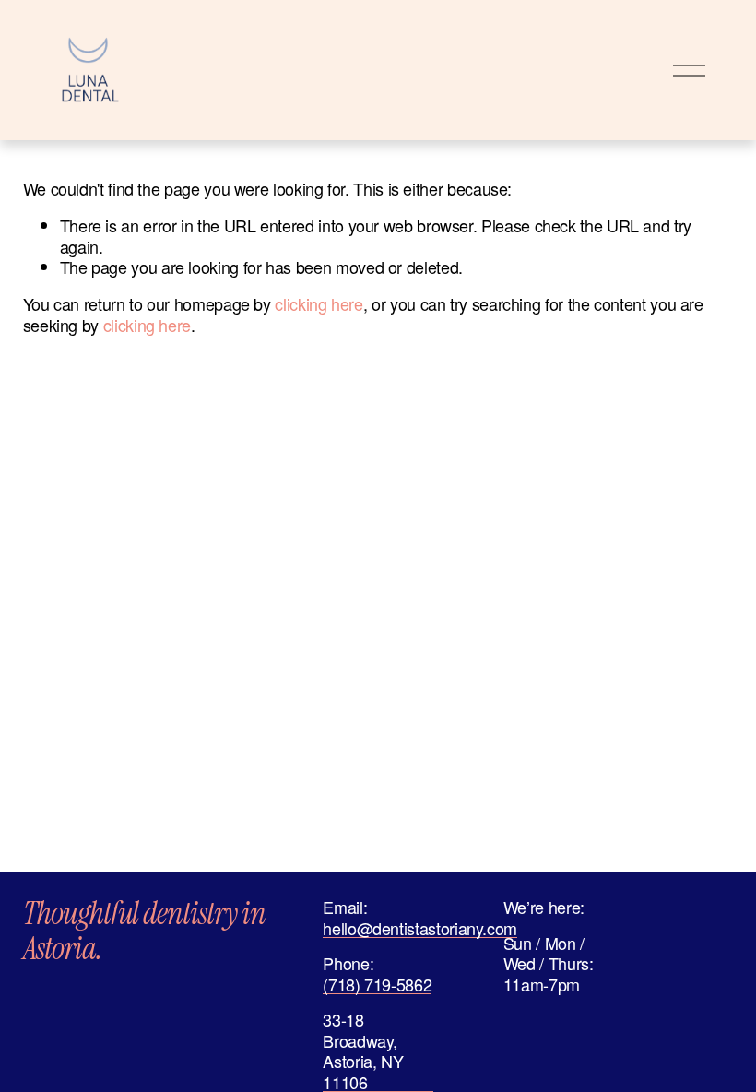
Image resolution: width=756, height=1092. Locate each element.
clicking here (318, 303)
